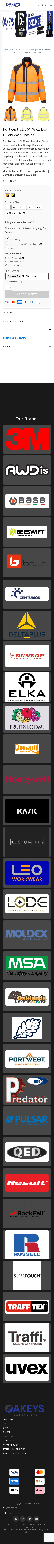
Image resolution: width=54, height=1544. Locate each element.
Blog (5, 1423)
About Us (8, 1419)
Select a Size (12, 202)
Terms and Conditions (15, 1449)
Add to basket (27, 294)
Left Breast (16, 258)
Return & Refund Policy (15, 1453)
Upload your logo (13, 270)
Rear (13, 265)
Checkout (8, 1436)
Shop (5, 1428)
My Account (9, 1440)
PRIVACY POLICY (10, 1445)
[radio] (7, 196)
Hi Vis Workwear (17, 50)
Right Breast (16, 262)
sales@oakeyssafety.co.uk (14, 1513)
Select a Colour (14, 190)
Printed (15, 249)
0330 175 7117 (11, 1508)
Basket (6, 1432)
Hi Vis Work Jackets (33, 50)
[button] (10, 114)
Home (7, 50)
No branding (15, 239)
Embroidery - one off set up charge (27, 244)
